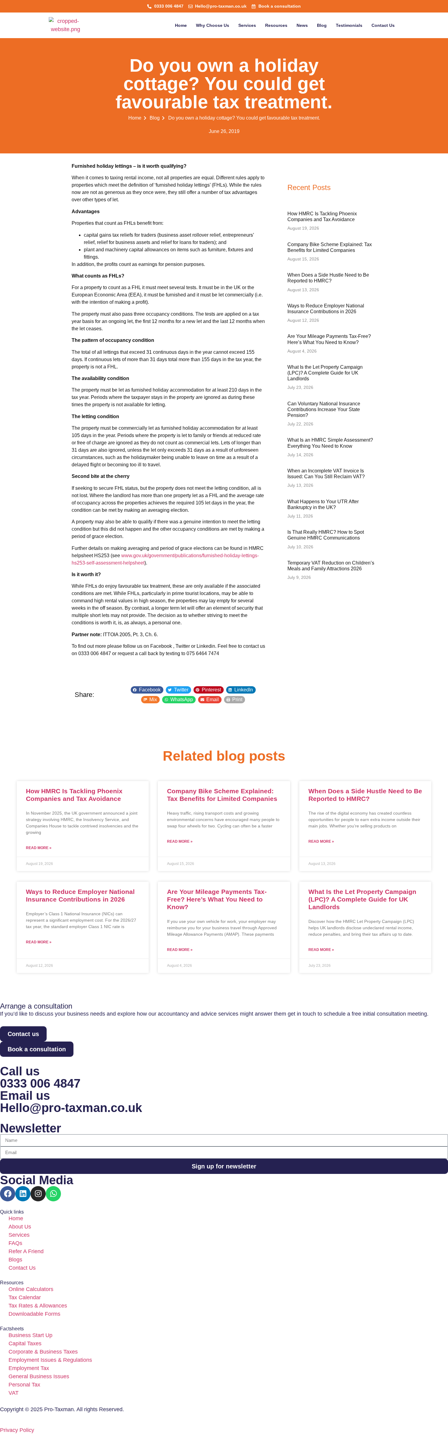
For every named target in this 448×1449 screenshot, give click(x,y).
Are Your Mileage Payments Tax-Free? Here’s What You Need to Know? (217, 899)
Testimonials (349, 25)
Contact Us (383, 25)
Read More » (39, 848)
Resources (276, 25)
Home (181, 25)
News (302, 25)
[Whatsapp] (53, 1193)
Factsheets (12, 1328)
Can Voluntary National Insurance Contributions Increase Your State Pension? (323, 409)
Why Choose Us (212, 25)
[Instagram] (38, 1193)
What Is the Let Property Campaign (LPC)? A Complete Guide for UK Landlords (325, 372)
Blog (322, 25)
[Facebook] (7, 1193)
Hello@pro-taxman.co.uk (71, 1107)
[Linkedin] (22, 1193)
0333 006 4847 (40, 1083)
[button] (147, 690)
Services (247, 25)
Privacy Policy (17, 1430)
